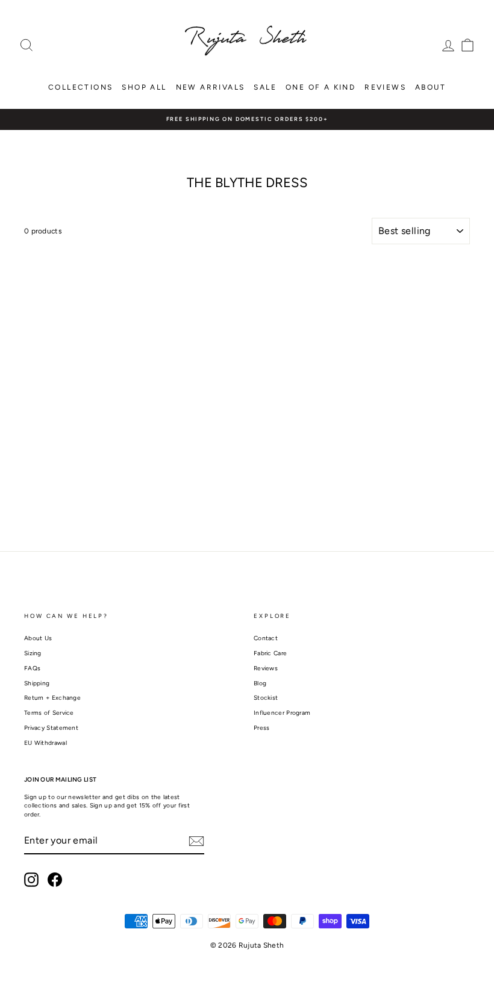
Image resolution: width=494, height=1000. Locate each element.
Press (262, 728)
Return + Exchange (52, 698)
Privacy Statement (51, 728)
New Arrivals (210, 87)
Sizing (33, 653)
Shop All (144, 87)
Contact (266, 638)
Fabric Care (270, 653)
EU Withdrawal (45, 743)
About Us (38, 638)
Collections (80, 87)
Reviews (385, 87)
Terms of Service (49, 713)
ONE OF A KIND (320, 87)
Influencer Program (282, 713)
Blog (260, 683)
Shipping (36, 683)
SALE (265, 87)
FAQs (32, 668)
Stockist (266, 698)
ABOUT (430, 87)
